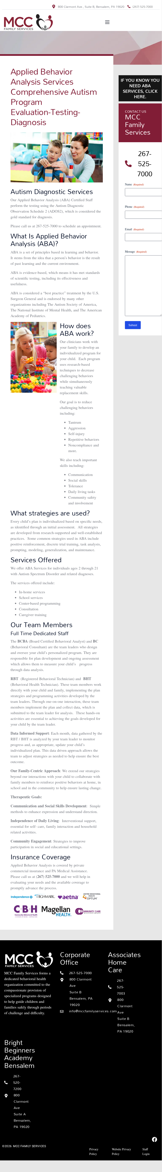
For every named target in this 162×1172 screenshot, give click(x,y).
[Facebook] (154, 1139)
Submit (133, 325)
